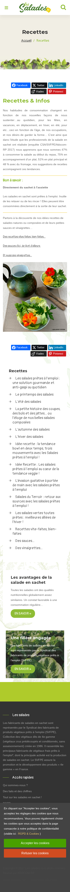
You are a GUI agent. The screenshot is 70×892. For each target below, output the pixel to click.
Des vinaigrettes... (29, 548)
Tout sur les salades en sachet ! (22, 797)
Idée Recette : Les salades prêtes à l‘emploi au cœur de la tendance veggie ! (35, 469)
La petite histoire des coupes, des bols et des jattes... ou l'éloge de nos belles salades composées (36, 416)
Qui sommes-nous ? (15, 785)
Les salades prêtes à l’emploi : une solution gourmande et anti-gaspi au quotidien (36, 383)
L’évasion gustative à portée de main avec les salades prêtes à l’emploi (36, 485)
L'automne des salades (32, 429)
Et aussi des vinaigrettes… (17, 255)
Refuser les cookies (35, 853)
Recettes (18, 371)
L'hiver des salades (29, 437)
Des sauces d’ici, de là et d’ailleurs (22, 246)
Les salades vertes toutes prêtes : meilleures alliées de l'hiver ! (34, 517)
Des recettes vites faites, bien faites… (24, 236)
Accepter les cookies (35, 843)
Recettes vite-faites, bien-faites (34, 531)
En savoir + (23, 613)
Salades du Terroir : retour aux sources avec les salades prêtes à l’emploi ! (36, 501)
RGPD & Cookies (28, 833)
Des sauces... (24, 541)
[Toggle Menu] (6, 8)
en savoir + (23, 669)
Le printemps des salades (34, 394)
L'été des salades (28, 401)
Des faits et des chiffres (17, 791)
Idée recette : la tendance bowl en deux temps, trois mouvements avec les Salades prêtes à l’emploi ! (35, 451)
